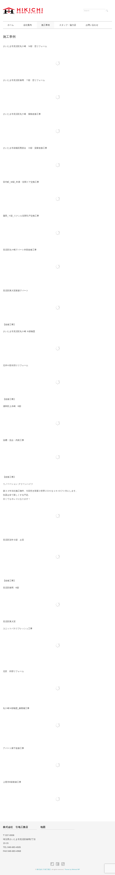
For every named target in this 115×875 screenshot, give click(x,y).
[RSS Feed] (63, 864)
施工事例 (45, 25)
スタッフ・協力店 (67, 25)
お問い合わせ (92, 25)
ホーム (10, 25)
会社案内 (27, 25)
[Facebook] (58, 864)
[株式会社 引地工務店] (23, 10)
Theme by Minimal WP (72, 869)
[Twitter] (52, 864)
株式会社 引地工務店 (44, 869)
